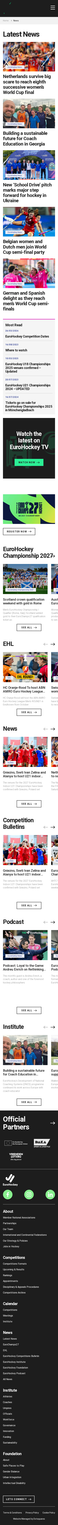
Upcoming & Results (13, 1269)
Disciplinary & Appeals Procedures (21, 1286)
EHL (5, 1350)
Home (6, 20)
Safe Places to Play (13, 1465)
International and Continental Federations (25, 1234)
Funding (7, 1437)
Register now (17, 531)
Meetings (8, 1315)
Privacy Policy (32, 1512)
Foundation (12, 1453)
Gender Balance (11, 1471)
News (7, 1332)
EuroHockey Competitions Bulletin (21, 1356)
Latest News (10, 1338)
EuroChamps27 (11, 1344)
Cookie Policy (49, 1512)
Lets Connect (16, 1499)
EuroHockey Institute (14, 1362)
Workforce (8, 1419)
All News (7, 1379)
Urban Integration (12, 1477)
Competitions (14, 1257)
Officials (7, 1413)
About (8, 1211)
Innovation (8, 1431)
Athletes (7, 1396)
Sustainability (10, 1442)
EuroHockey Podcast (14, 1373)
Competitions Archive (14, 1292)
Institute (7, 1321)
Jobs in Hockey (11, 1246)
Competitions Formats (15, 1263)
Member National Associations (19, 1217)
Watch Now (26, 462)
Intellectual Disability (14, 1483)
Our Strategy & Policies (15, 1240)
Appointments (10, 1281)
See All (26, 627)
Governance (9, 1425)
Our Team (8, 1229)
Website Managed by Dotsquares (29, 1519)
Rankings (7, 1275)
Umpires (7, 1408)
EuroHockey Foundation (15, 1367)
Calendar (10, 1303)
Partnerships (9, 1223)
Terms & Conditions (12, 1512)
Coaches (7, 1402)
